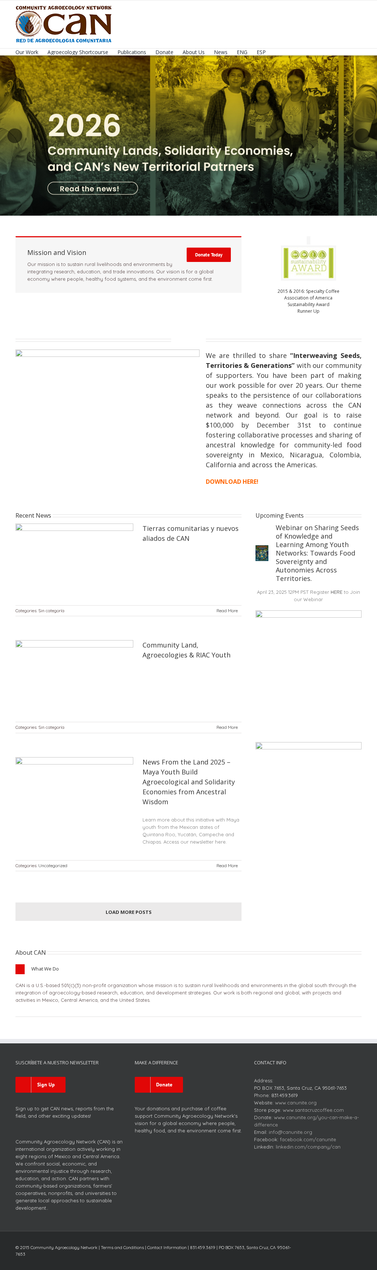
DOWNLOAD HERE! (232, 482)
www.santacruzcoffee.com (313, 1110)
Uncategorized (52, 865)
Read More (227, 610)
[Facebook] (312, 1245)
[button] (277, 52)
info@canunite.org (290, 1132)
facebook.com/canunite (308, 1139)
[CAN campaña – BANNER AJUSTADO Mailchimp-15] (107, 352)
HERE (336, 592)
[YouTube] (336, 1245)
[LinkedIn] (347, 1245)
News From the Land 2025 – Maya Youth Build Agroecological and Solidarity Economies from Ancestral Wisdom (188, 782)
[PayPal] (359, 1245)
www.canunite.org (296, 1103)
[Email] (359, 1256)
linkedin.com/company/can (308, 1147)
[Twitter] (324, 1245)
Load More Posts (129, 912)
